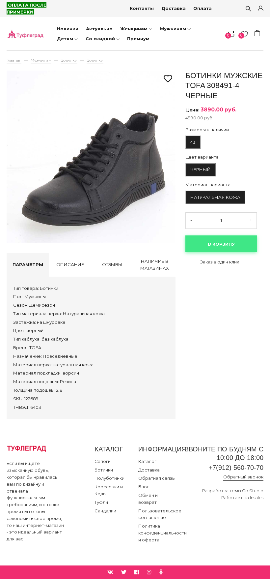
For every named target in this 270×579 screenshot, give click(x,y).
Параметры (28, 264)
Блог (143, 486)
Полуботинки (109, 478)
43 (193, 142)
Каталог (147, 461)
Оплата (202, 8)
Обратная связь (156, 478)
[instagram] (149, 572)
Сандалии (105, 510)
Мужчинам (41, 60)
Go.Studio (252, 490)
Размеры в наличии (207, 129)
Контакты (142, 8)
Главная (14, 60)
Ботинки (69, 60)
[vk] (110, 572)
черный (200, 169)
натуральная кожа (215, 197)
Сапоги (102, 461)
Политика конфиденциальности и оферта (162, 532)
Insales (256, 497)
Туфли (101, 502)
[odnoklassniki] (161, 572)
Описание (70, 264)
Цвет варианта (202, 157)
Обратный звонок (243, 476)
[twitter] (123, 572)
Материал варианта (207, 184)
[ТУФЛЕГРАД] (25, 33)
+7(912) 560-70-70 (235, 467)
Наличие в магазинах (154, 265)
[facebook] (136, 572)
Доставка (173, 8)
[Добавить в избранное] (168, 79)
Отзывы (112, 264)
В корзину (221, 244)
